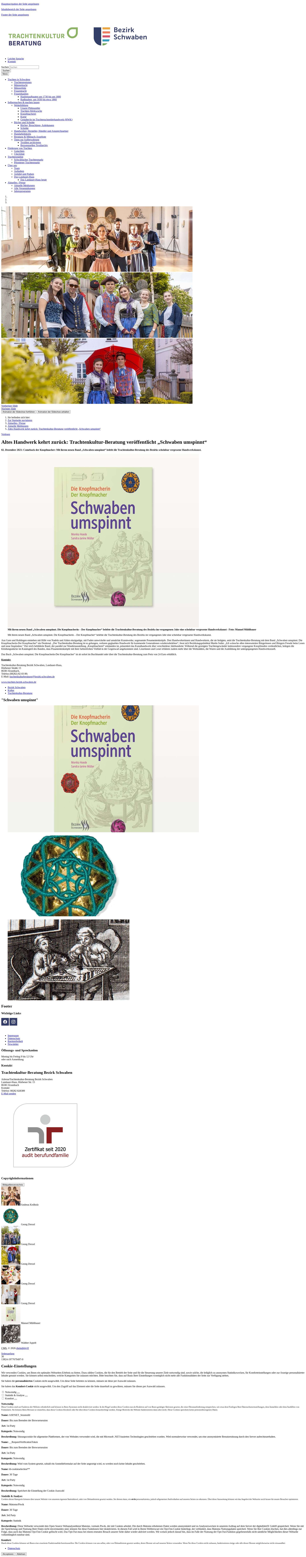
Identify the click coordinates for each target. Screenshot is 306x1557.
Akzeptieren (8, 1554)
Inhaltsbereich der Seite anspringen (18, 9)
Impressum (13, 1035)
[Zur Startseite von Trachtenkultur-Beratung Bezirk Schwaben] (78, 53)
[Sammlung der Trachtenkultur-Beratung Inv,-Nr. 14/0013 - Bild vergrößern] (68, 999)
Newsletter (13, 1044)
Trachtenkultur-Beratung (20, 693)
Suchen (5, 67)
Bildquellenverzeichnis (13, 1185)
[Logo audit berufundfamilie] (63, 1172)
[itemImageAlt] (97, 271)
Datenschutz (14, 1038)
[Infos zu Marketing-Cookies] (26, 1396)
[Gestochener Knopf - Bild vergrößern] (68, 915)
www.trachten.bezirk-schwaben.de (18, 682)
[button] (19, 79)
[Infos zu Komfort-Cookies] (15, 1399)
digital (22, 1348)
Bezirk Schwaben (17, 687)
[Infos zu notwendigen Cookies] (18, 1392)
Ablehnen (21, 1554)
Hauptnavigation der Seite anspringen (20, 4)
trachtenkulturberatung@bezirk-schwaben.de (32, 676)
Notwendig (10, 1392)
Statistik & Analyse (14, 1395)
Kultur (11, 690)
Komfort (9, 1398)
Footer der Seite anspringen (15, 14)
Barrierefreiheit (15, 1041)
